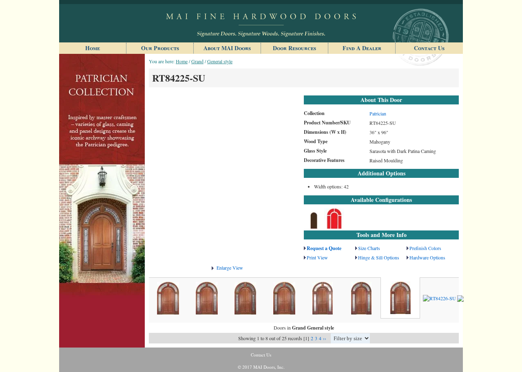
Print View (317, 257)
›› (324, 338)
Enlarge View (230, 267)
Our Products (160, 48)
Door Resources (294, 48)
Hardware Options (427, 257)
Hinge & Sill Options (378, 257)
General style (219, 61)
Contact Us (429, 48)
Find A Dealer (362, 48)
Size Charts (369, 248)
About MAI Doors (227, 48)
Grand (197, 61)
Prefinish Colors (425, 248)
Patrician (377, 113)
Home (92, 48)
